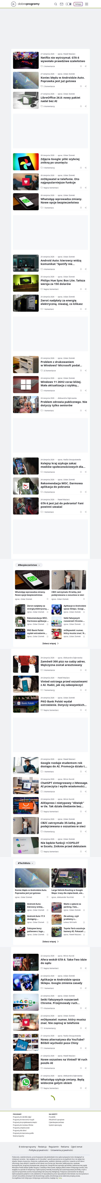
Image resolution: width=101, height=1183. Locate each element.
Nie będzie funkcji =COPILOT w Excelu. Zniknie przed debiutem (63, 844)
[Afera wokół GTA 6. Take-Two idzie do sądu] (26, 962)
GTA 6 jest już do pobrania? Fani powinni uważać (62, 504)
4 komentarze (49, 269)
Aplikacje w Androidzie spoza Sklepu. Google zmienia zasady (75, 607)
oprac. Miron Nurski (66, 779)
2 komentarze (49, 66)
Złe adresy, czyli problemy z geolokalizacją (71, 918)
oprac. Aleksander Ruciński (62, 897)
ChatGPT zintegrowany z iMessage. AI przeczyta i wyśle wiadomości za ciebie (64, 786)
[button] (87, 4)
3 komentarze (49, 472)
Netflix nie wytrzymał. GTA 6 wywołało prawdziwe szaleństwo (63, 59)
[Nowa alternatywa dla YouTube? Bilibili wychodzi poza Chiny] (26, 1042)
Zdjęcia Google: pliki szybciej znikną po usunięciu (60, 160)
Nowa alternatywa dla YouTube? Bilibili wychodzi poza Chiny (62, 1041)
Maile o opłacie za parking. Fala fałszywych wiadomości (72, 905)
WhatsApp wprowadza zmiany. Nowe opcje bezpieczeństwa (61, 200)
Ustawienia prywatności (62, 1150)
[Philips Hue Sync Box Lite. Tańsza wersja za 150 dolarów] (26, 283)
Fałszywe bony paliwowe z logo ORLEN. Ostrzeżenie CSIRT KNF (37, 930)
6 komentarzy (49, 106)
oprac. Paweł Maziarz (66, 54)
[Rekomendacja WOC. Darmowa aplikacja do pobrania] (26, 486)
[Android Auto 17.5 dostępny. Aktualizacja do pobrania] (20, 920)
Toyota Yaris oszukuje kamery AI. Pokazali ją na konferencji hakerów (75, 930)
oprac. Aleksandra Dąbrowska (70, 658)
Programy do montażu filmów (23, 1125)
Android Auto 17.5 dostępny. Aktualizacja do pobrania (36, 918)
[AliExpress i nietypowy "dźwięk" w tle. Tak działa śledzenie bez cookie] (26, 805)
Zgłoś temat (76, 1146)
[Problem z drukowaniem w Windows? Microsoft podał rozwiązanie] (26, 364)
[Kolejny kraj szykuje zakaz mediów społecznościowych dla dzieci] (26, 466)
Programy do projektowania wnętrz (25, 1122)
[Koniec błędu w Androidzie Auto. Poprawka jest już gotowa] (26, 80)
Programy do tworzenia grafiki (23, 1133)
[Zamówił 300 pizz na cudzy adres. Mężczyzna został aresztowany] (26, 664)
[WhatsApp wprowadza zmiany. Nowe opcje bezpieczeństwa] (26, 201)
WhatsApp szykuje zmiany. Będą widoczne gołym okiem (62, 1081)
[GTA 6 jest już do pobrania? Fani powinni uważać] (26, 506)
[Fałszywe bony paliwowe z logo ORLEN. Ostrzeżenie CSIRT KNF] (20, 932)
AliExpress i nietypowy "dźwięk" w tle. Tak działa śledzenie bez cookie (62, 806)
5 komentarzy (49, 168)
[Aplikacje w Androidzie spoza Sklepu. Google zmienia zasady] (56, 609)
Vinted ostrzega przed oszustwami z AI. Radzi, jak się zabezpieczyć (64, 683)
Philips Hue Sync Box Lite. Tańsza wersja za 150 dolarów (63, 282)
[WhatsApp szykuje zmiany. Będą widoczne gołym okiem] (26, 1082)
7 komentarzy (49, 690)
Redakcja (42, 1146)
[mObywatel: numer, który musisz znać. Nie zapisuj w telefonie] (56, 634)
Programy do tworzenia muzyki (23, 1120)
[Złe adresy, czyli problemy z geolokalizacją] (56, 920)
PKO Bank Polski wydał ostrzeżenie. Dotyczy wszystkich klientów (36, 632)
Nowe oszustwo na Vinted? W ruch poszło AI (64, 1061)
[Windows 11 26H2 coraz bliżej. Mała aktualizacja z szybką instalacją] (26, 384)
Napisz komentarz (51, 188)
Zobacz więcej (49, 643)
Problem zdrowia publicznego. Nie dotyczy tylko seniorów (64, 403)
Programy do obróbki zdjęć (22, 1117)
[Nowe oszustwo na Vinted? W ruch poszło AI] (26, 1062)
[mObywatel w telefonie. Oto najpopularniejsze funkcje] (26, 181)
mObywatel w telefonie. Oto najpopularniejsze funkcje (60, 180)
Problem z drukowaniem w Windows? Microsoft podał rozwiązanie (60, 365)
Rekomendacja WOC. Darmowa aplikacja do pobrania (62, 484)
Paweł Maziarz (64, 499)
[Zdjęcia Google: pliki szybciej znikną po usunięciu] (26, 161)
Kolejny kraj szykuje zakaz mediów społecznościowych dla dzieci (62, 466)
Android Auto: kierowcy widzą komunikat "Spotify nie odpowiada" (61, 263)
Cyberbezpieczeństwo (56, 1122)
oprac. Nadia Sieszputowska (69, 459)
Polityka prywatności (38, 1150)
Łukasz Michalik (70, 922)
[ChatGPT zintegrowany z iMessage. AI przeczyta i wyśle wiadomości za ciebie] (26, 785)
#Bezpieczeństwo (27, 564)
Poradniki (52, 1117)
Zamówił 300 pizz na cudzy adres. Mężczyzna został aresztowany (63, 663)
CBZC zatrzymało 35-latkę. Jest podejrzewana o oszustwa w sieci (67, 593)
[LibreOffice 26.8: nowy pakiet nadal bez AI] (26, 100)
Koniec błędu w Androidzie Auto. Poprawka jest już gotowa (63, 79)
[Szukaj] (56, 4)
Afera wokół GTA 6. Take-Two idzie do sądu (64, 961)
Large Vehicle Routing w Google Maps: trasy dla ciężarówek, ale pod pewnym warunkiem (67, 892)
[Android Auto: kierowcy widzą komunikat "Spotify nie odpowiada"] (26, 263)
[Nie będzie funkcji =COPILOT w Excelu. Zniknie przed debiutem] (26, 845)
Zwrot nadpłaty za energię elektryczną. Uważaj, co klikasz (62, 302)
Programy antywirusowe (21, 1128)
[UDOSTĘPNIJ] (85, 66)
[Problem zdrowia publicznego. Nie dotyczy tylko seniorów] (26, 404)
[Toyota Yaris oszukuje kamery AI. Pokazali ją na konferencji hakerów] (56, 932)
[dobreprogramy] (30, 3)
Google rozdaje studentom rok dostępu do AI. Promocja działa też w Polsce (64, 766)
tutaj (60, 1178)
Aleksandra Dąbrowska (67, 398)
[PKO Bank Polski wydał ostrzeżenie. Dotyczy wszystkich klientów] (20, 634)
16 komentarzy (50, 1028)
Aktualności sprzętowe (56, 1120)
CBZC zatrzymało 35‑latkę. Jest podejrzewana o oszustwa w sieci (63, 824)
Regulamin (54, 1146)
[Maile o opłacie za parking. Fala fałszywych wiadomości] (56, 907)
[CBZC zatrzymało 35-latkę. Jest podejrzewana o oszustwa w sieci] (68, 580)
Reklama (65, 1146)
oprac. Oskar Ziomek (66, 74)
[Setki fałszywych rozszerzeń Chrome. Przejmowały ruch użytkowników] (56, 622)
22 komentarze (50, 370)
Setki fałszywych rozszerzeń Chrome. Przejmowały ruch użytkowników (73, 619)
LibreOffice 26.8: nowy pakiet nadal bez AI (60, 99)
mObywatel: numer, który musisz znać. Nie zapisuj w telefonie (75, 632)
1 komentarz (49, 208)
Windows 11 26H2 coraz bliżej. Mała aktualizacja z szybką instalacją (61, 385)
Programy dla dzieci (19, 1130)
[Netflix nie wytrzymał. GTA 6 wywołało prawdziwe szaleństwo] (26, 60)
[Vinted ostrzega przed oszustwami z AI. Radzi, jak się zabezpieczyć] (26, 684)
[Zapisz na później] (81, 66)
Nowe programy (18, 1136)
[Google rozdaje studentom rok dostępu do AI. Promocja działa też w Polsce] (26, 765)
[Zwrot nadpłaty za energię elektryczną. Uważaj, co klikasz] (26, 303)
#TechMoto (24, 863)
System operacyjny (55, 1125)
